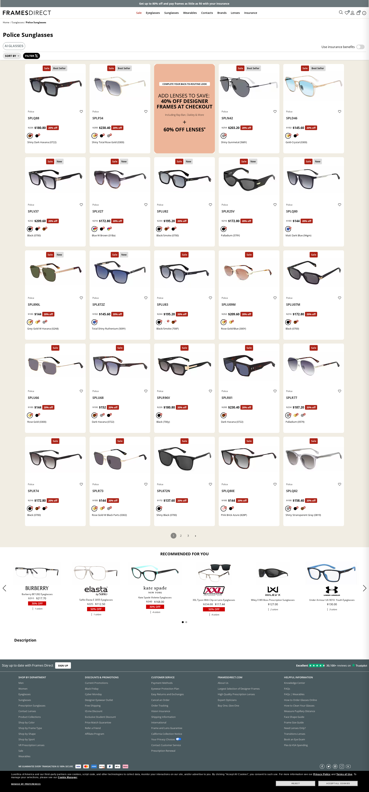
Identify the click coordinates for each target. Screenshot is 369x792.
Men (21, 683)
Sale (139, 13)
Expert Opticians (227, 700)
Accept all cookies (338, 783)
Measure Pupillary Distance (299, 711)
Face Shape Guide (294, 717)
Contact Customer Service (166, 745)
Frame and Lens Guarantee (166, 728)
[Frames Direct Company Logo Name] (27, 12)
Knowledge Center (294, 683)
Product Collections (29, 717)
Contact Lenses (27, 711)
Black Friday (92, 688)
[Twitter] (328, 766)
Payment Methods (162, 683)
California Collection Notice (166, 734)
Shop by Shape (27, 734)
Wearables (190, 13)
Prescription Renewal (163, 750)
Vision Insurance (160, 711)
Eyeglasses (153, 13)
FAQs (287, 688)
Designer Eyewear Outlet (99, 700)
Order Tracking (159, 705)
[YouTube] (348, 766)
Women (22, 688)
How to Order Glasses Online (300, 700)
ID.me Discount (93, 711)
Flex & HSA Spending (296, 745)
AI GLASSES (14, 46)
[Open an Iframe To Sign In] (352, 12)
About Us (223, 683)
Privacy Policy (322, 774)
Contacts (207, 13)
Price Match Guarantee (98, 722)
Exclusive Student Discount (100, 717)
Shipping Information (163, 717)
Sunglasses (171, 13)
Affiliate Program (94, 734)
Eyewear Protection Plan (165, 688)
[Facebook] (322, 766)
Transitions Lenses (294, 734)
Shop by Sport (26, 739)
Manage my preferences (26, 784)
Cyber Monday (93, 694)
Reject (296, 783)
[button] (364, 588)
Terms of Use (344, 774)
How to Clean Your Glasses (299, 705)
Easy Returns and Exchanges (167, 694)
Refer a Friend (93, 728)
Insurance (250, 13)
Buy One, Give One (228, 705)
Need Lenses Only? (295, 728)
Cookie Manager (67, 777)
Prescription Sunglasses (31, 705)
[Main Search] (341, 12)
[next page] (195, 536)
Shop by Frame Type (30, 728)
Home (6, 22)
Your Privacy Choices (163, 739)
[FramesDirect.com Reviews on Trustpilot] (291, 665)
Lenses (235, 13)
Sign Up (63, 665)
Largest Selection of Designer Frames (239, 688)
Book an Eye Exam (294, 739)
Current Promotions (96, 683)
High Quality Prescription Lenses (236, 694)
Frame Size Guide (294, 722)
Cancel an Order (160, 700)
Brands (222, 13)
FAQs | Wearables (294, 694)
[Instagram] (341, 766)
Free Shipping (93, 705)
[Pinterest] (335, 766)
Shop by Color (26, 722)
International (158, 722)
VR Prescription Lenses (31, 745)
